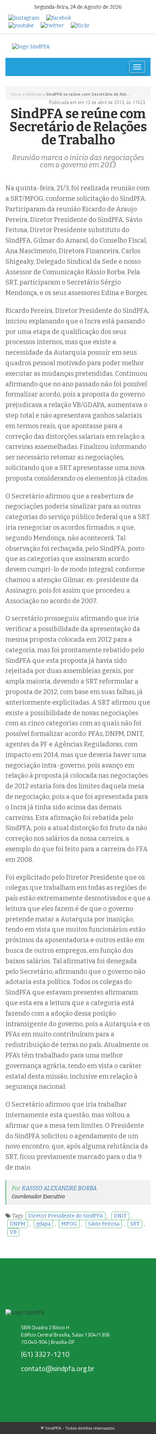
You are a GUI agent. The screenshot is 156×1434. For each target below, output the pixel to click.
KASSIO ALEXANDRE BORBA (59, 1188)
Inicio (16, 94)
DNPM (17, 1224)
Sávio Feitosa (103, 1224)
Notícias (33, 94)
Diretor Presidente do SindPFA (65, 1216)
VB (13, 1232)
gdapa (43, 1224)
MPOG (69, 1224)
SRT (135, 1224)
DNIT (120, 1216)
